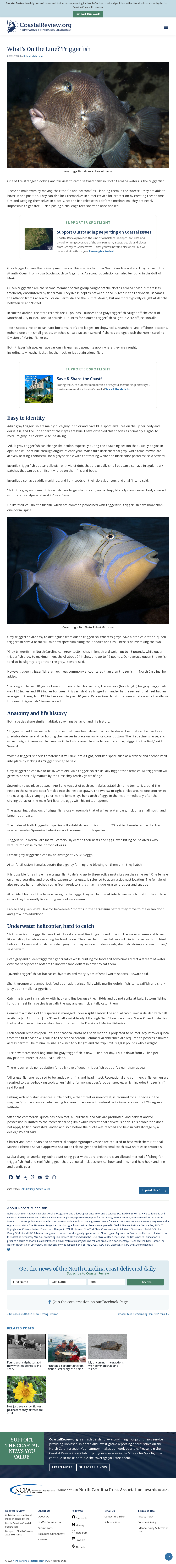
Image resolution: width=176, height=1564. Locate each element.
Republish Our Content (51, 1533)
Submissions (45, 1528)
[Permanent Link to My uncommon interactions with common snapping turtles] (107, 1346)
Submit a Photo (113, 1522)
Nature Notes (43, 1188)
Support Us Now (93, 1467)
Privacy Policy (145, 1516)
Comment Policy (147, 1522)
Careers (43, 1539)
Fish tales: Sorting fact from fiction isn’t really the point (66, 1367)
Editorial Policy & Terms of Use (153, 1529)
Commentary (27, 1188)
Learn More (62, 1467)
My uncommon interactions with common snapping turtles (106, 1366)
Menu (167, 25)
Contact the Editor (115, 1516)
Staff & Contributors (49, 1522)
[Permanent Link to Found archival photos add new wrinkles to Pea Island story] (26, 1346)
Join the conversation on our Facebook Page (90, 1302)
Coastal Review (15, 3)
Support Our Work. (88, 14)
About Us (43, 1516)
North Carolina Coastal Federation (18, 1524)
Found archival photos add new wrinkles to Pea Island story (24, 1366)
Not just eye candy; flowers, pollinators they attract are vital (25, 1410)
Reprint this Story (154, 1190)
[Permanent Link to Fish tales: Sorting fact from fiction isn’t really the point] (67, 1348)
